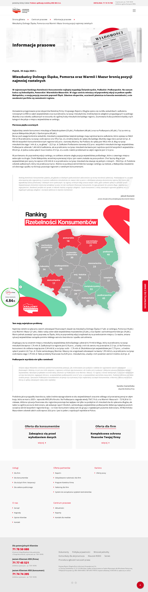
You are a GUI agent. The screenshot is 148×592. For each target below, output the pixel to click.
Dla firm (17, 473)
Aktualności (59, 508)
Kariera (98, 467)
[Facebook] (72, 583)
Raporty (58, 513)
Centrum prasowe (39, 19)
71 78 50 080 (20, 549)
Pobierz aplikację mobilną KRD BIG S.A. (45, 3)
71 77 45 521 (20, 562)
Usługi (15, 467)
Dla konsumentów (21, 478)
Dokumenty (64, 552)
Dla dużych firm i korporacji (24, 482)
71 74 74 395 (20, 574)
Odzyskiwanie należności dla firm (68, 478)
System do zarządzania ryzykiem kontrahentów (73, 492)
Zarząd (16, 508)
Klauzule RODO (94, 556)
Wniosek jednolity (101, 552)
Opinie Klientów (20, 517)
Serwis (107, 556)
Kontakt (17, 522)
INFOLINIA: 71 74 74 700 (103, 3)
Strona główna (18, 19)
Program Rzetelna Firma (64, 482)
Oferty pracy (101, 473)
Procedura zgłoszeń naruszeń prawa (74, 560)
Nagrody (17, 513)
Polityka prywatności (81, 552)
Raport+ (58, 473)
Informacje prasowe (62, 19)
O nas (15, 502)
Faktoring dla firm (62, 487)
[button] (134, 10)
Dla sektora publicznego (23, 487)
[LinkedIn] (76, 583)
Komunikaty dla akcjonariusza (72, 556)
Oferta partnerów (61, 467)
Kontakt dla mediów (63, 517)
